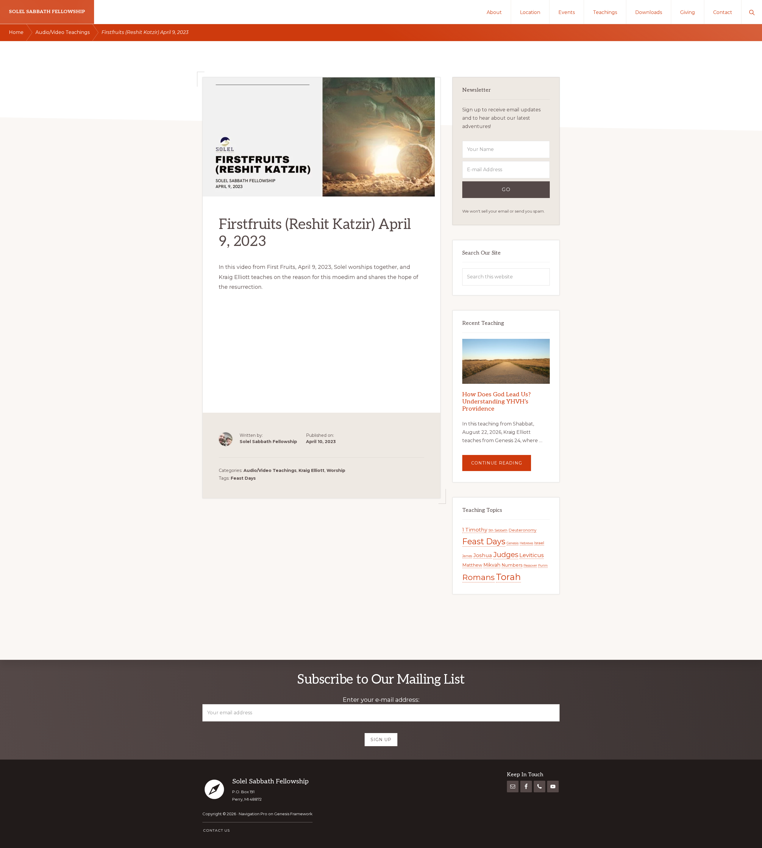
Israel (539, 542)
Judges (505, 554)
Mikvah (491, 565)
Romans (478, 577)
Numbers (512, 565)
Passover (530, 566)
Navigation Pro (253, 813)
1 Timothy (474, 530)
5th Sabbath (498, 530)
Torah (508, 577)
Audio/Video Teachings (269, 470)
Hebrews (526, 543)
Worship (336, 470)
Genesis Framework (293, 813)
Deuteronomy (522, 530)
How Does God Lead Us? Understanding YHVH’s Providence (496, 401)
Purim (543, 566)
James (467, 556)
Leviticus (531, 555)
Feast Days (243, 478)
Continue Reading (501, 465)
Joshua (482, 555)
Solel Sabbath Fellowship (47, 12)
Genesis (513, 543)
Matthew (472, 565)
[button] (751, 12)
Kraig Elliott (311, 470)
